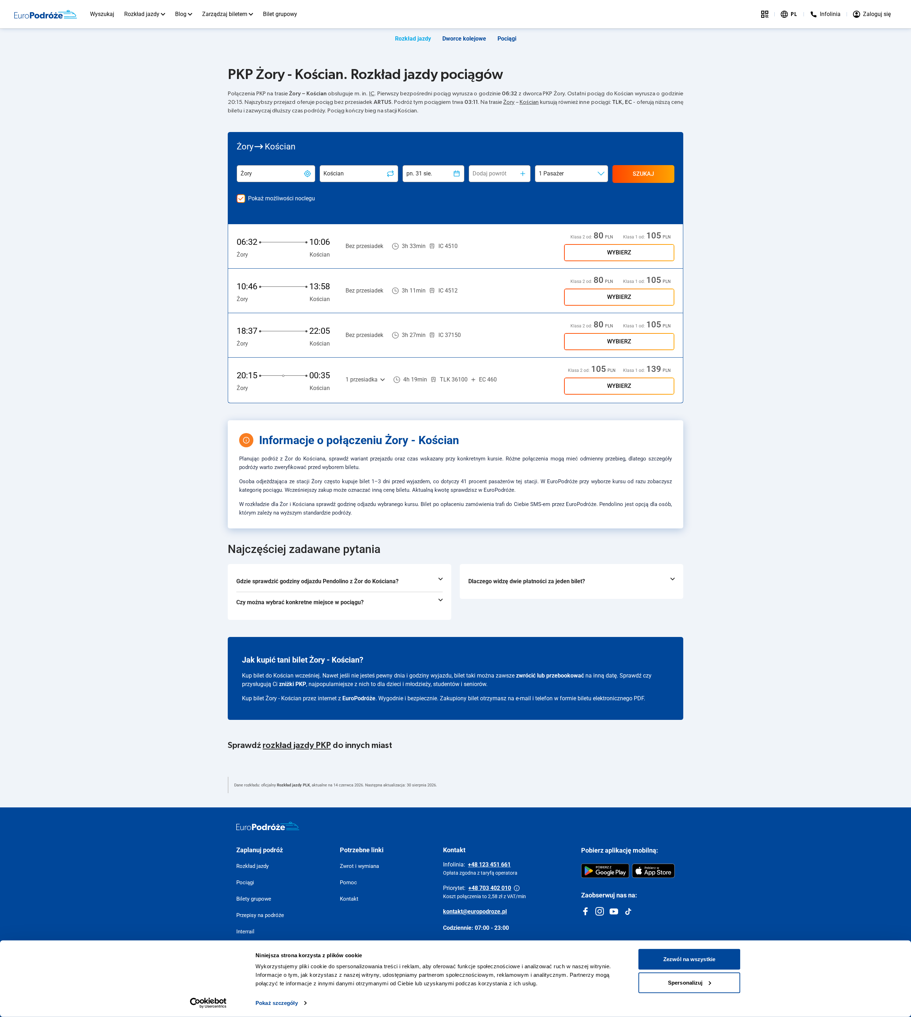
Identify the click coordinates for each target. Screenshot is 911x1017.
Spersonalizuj (685, 982)
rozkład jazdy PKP (297, 745)
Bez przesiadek (364, 246)
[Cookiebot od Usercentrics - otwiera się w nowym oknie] (208, 1003)
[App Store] (653, 871)
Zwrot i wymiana (359, 866)
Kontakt (349, 899)
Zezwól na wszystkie (689, 959)
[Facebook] (585, 911)
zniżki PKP (292, 684)
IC (371, 93)
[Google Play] (605, 871)
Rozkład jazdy (141, 14)
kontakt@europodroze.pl (475, 911)
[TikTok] (628, 911)
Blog (180, 14)
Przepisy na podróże (260, 915)
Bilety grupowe (253, 899)
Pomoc (348, 882)
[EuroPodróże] (267, 826)
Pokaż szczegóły (277, 1003)
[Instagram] (599, 911)
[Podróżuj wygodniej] (765, 14)
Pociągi (506, 38)
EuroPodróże (358, 698)
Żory (509, 102)
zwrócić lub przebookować (550, 675)
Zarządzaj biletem (224, 14)
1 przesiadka (362, 379)
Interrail (245, 931)
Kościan (529, 102)
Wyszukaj (102, 14)
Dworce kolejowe (464, 38)
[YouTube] (614, 911)
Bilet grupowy (280, 14)
